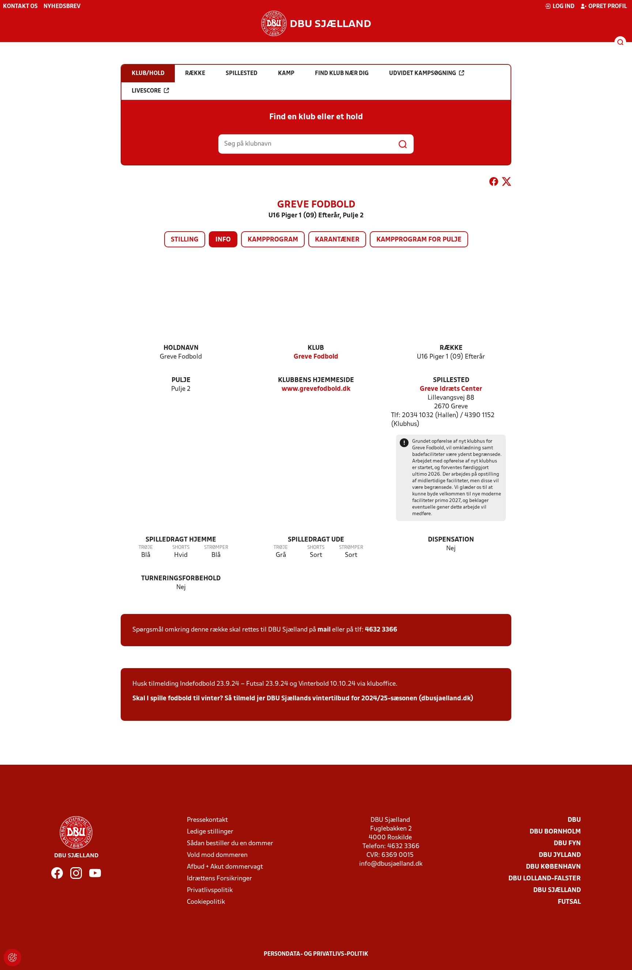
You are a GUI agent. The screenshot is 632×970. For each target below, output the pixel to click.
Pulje (181, 380)
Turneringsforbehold (181, 579)
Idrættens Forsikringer (219, 879)
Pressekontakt (207, 820)
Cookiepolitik (206, 902)
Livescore (146, 91)
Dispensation (451, 540)
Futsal (569, 902)
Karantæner (337, 240)
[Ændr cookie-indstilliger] (12, 957)
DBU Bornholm (555, 832)
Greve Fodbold (316, 357)
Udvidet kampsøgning (422, 73)
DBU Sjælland (557, 890)
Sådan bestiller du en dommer (230, 843)
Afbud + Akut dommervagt (225, 867)
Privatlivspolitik (210, 890)
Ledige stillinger (210, 832)
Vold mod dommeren (217, 855)
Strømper (216, 547)
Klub (316, 348)
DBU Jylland (560, 855)
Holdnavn (181, 348)
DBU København (553, 867)
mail (324, 630)
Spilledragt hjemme (181, 540)
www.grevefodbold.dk (316, 389)
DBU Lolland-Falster (544, 879)
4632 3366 (381, 630)
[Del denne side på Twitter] (506, 183)
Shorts (180, 547)
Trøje (146, 547)
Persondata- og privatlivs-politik (316, 954)
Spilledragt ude (316, 540)
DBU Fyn (567, 843)
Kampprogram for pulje (419, 240)
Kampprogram (273, 240)
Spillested (451, 380)
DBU (574, 820)
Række (451, 348)
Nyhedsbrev (62, 6)
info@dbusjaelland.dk (390, 864)
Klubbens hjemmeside (316, 380)
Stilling (185, 240)
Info (223, 240)
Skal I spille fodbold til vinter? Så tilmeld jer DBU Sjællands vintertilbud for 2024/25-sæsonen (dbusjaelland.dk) (302, 699)
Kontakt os (20, 6)
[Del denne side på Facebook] (493, 183)
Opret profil (607, 6)
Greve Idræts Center (451, 389)
